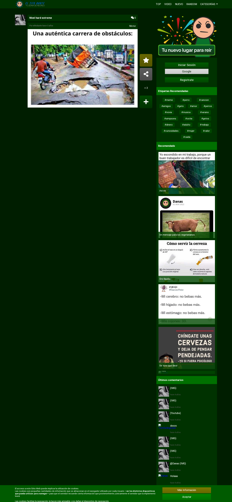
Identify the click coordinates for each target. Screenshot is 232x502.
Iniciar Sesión (187, 65)
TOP (158, 4)
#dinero (169, 124)
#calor (206, 130)
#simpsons (170, 118)
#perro (186, 100)
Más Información (186, 490)
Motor (132, 26)
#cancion (204, 100)
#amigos (166, 106)
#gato (180, 106)
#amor (193, 106)
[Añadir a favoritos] (146, 60)
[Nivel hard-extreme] (83, 68)
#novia (168, 112)
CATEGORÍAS (207, 4)
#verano (204, 112)
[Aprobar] (146, 102)
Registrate (187, 80)
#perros (208, 106)
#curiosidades (171, 130)
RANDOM (191, 4)
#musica (185, 112)
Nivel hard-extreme (40, 17)
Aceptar (186, 496)
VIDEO (168, 4)
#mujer (190, 130)
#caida (186, 137)
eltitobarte (37, 25)
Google (186, 71)
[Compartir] (146, 74)
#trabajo (204, 124)
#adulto (186, 124)
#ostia (188, 118)
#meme (169, 100)
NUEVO (179, 4)
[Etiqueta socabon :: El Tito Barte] (31, 7)
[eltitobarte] (20, 24)
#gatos (205, 118)
